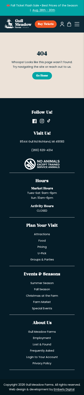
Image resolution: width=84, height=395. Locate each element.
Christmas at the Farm (42, 296)
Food (42, 241)
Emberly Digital (64, 389)
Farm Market (42, 302)
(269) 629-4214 (42, 150)
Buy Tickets (46, 24)
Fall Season (42, 289)
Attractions (42, 234)
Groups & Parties (42, 259)
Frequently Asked (42, 351)
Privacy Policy (42, 363)
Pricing (42, 247)
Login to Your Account (42, 357)
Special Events (42, 308)
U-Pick (42, 253)
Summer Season (42, 283)
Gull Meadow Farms (42, 332)
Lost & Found (42, 344)
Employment (42, 338)
